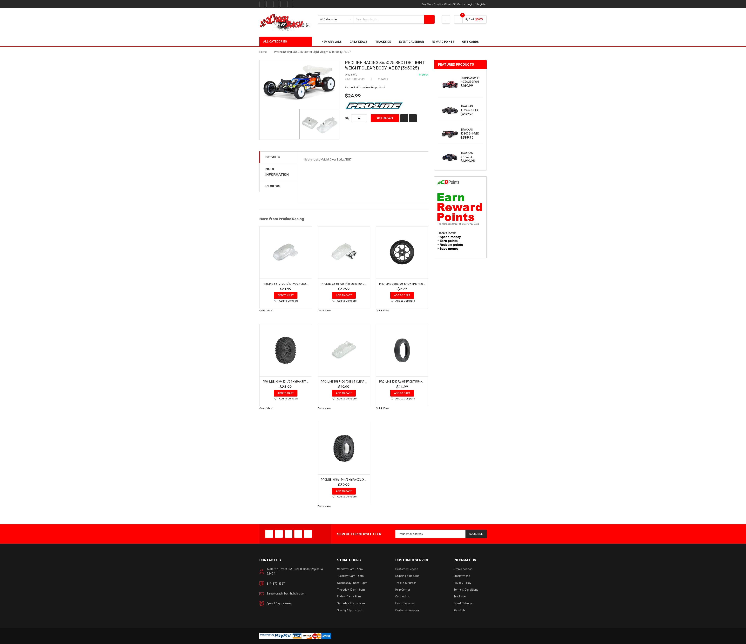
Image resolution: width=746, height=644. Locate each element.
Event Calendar (463, 603)
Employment (462, 575)
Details (272, 157)
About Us (459, 610)
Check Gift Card (453, 4)
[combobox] (388, 19)
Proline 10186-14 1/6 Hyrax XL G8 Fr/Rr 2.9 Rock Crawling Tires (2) (366, 479)
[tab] (278, 157)
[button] (275, 301)
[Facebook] (262, 4)
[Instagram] (290, 4)
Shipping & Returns (407, 575)
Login (470, 4)
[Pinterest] (276, 4)
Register (482, 4)
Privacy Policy (462, 582)
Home (263, 51)
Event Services (404, 603)
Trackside (460, 596)
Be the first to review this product (365, 87)
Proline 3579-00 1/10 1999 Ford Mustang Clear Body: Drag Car (306, 283)
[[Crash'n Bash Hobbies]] (285, 22)
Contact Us (402, 596)
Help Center (402, 589)
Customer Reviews (407, 610)
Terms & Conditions (466, 589)
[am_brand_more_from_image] (285, 252)
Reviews (272, 186)
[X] (269, 4)
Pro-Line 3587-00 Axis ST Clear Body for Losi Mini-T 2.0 (359, 381)
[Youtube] (283, 4)
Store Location (463, 569)
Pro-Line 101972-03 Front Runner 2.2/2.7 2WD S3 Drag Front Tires (425, 381)
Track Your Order (405, 582)
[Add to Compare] (413, 118)
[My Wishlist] (446, 19)
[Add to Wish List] (404, 118)
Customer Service (406, 569)
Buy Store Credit (431, 4)
